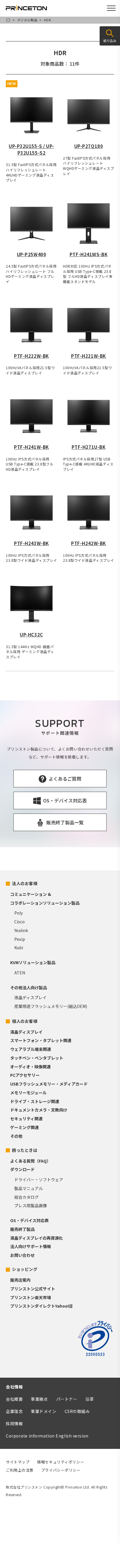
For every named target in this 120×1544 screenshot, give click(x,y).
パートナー (66, 1399)
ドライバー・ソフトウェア (38, 1179)
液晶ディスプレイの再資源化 (36, 1238)
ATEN (19, 973)
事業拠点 (39, 1399)
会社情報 (14, 1387)
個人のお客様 (24, 1021)
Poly (18, 913)
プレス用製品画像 (30, 1205)
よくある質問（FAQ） (30, 1161)
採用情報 (14, 1423)
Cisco (19, 921)
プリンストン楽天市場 (30, 1297)
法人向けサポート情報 (30, 1246)
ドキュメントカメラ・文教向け (38, 1110)
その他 (16, 1136)
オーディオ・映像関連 (30, 1067)
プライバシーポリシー (61, 1470)
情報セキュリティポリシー (60, 1462)
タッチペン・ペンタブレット (36, 1058)
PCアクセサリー (25, 1075)
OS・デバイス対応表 (29, 1220)
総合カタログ (26, 1197)
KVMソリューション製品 (32, 962)
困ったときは (24, 1150)
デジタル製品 (27, 20)
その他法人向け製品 (28, 987)
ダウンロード (22, 1169)
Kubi (18, 947)
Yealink (21, 930)
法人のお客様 (24, 883)
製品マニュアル (28, 1188)
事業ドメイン (43, 1411)
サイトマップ (17, 1462)
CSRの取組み (77, 1411)
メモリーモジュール (28, 1092)
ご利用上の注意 (19, 1470)
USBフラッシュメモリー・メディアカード (49, 1084)
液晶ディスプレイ (30, 997)
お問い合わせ (22, 1255)
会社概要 (14, 1399)
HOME (8, 20)
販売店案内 (20, 1280)
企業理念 (14, 1411)
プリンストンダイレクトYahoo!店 (41, 1306)
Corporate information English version (47, 1436)
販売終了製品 (22, 1229)
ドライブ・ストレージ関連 (34, 1101)
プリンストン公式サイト (32, 1289)
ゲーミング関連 (24, 1127)
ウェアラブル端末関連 (30, 1049)
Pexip (19, 939)
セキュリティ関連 (26, 1118)
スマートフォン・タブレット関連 (40, 1040)
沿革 (89, 1399)
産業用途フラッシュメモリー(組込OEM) (50, 1006)
